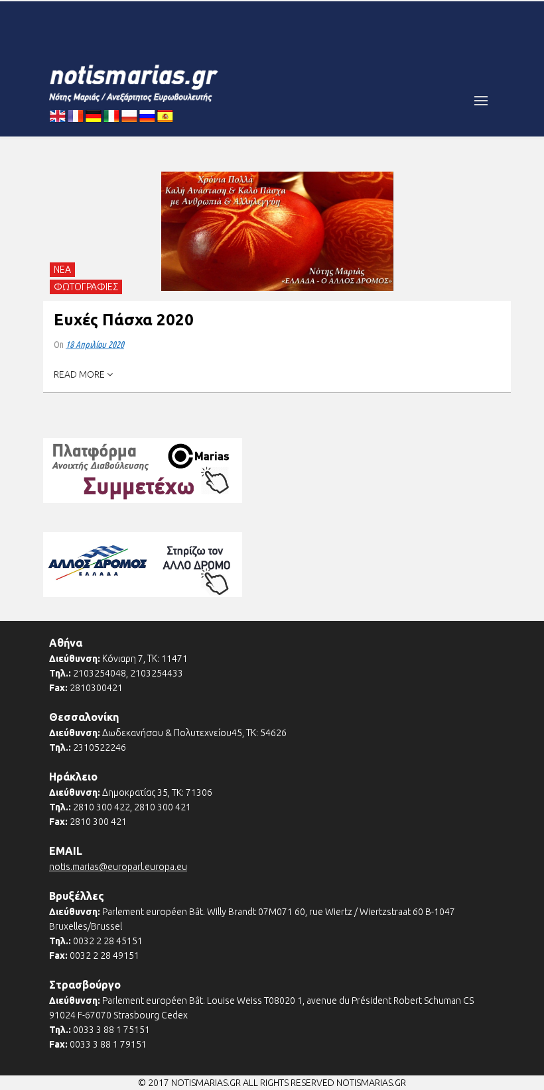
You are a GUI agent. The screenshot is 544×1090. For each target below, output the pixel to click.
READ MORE (80, 374)
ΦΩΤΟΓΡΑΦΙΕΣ (86, 287)
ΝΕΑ (62, 269)
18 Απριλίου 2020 (95, 344)
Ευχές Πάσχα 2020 (124, 320)
